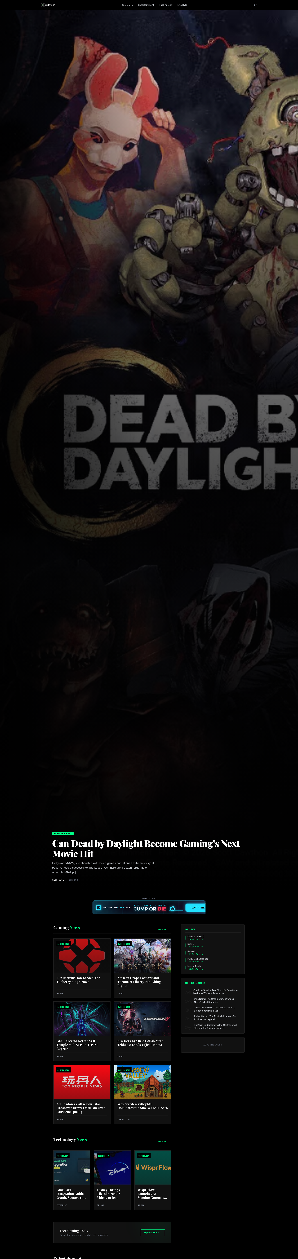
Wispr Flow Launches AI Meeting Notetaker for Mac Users (152, 1195)
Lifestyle (182, 5)
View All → (164, 929)
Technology (165, 5)
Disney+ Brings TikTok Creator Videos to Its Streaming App (108, 1195)
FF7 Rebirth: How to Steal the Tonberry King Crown (78, 980)
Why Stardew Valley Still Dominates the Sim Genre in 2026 (142, 1106)
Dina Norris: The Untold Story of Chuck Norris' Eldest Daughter (214, 1000)
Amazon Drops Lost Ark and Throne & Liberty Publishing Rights (139, 982)
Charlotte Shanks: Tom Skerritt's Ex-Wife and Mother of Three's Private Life (216, 992)
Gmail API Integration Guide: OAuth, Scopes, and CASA (71, 1195)
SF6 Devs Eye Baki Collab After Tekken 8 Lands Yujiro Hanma (140, 1043)
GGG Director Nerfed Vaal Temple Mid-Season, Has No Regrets (77, 1045)
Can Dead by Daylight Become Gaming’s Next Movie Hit (146, 848)
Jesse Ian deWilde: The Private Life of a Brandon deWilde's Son (214, 1009)
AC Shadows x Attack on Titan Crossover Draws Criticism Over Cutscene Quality (81, 1108)
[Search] (255, 5)
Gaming (126, 5)
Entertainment (146, 5)
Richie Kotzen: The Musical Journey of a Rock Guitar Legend (215, 1018)
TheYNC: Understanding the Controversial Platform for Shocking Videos (215, 1026)
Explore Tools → (153, 1232)
